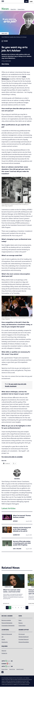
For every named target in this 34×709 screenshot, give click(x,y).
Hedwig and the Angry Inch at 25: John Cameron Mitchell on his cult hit (22, 529)
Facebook (3, 672)
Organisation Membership (8, 625)
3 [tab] (15, 607)
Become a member (6, 620)
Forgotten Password (23, 639)
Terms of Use (12, 669)
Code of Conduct (20, 669)
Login (31, 1)
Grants (3, 639)
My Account (22, 634)
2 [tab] (12, 607)
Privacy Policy (5, 669)
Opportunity (5, 642)
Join (26, 1)
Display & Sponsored (7, 634)
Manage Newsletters (24, 642)
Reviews (21, 623)
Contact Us (4, 653)
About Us (4, 650)
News (20, 620)
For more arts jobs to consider (12, 457)
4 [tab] (18, 607)
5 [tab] (21, 607)
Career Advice (21, 9)
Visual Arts (13, 9)
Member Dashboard (23, 636)
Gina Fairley (5, 64)
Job (2, 636)
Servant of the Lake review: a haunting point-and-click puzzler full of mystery (22, 543)
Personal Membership (7, 623)
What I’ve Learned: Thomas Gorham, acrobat (22, 516)
